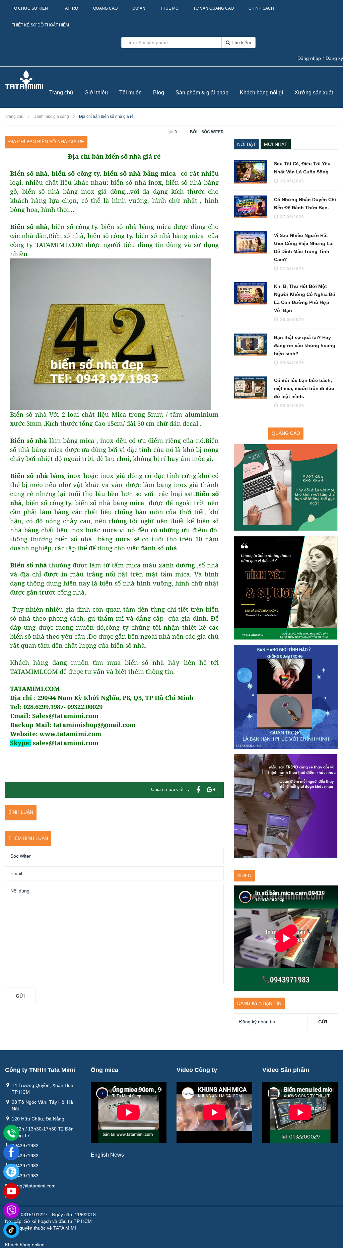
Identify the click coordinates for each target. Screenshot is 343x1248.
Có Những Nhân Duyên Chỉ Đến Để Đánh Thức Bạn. (305, 203)
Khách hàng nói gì (261, 92)
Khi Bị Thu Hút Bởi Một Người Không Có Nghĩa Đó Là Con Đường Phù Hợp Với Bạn (304, 298)
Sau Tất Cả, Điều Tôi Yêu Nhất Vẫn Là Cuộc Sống (302, 167)
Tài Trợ (70, 8)
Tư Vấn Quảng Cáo (213, 8)
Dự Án (138, 8)
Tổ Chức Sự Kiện (30, 8)
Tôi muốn (130, 92)
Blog (158, 92)
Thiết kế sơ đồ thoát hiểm (40, 25)
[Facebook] (11, 1152)
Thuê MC (169, 8)
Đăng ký (334, 58)
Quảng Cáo (105, 8)
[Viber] (11, 1210)
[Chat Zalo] (11, 1171)
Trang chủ (61, 92)
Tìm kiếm (240, 42)
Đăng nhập (309, 58)
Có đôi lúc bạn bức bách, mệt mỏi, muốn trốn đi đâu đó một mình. (304, 388)
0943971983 (25, 1145)
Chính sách (261, 8)
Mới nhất (275, 144)
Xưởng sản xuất (313, 92)
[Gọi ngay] (11, 1133)
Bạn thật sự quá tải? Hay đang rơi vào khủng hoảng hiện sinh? (304, 345)
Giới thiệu (96, 92)
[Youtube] (11, 1191)
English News (107, 1155)
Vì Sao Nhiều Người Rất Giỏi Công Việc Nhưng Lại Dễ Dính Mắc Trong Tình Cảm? (304, 247)
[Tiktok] (11, 1230)
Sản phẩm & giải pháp (202, 92)
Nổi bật (246, 144)
